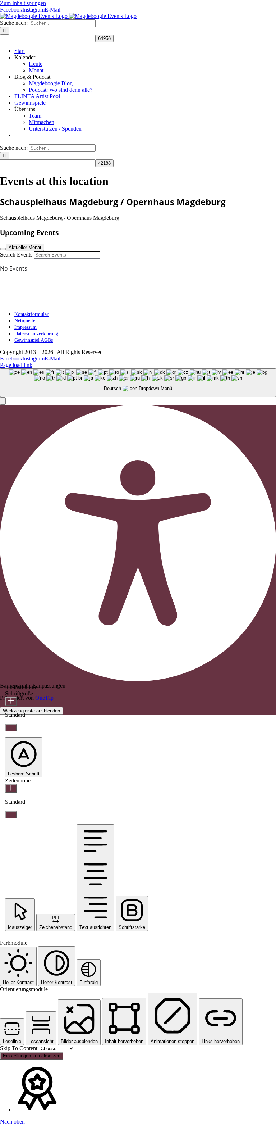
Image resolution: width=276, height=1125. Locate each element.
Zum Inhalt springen (23, 3)
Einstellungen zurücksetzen (31, 1055)
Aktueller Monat (25, 247)
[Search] (3, 249)
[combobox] (138, 383)
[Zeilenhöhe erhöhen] (11, 788)
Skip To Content (19, 1048)
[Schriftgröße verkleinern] (11, 727)
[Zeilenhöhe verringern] (11, 814)
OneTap (44, 698)
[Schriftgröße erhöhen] (11, 701)
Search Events (16, 254)
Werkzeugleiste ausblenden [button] (31, 710)
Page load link (16, 365)
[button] (3, 401)
